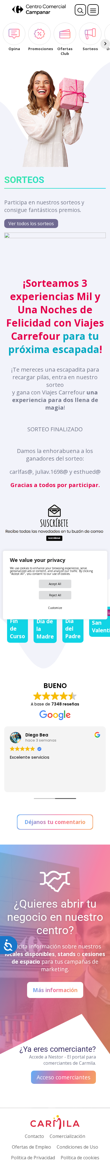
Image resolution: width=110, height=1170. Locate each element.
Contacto (34, 1136)
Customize (55, 608)
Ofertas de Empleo (31, 1147)
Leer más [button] (18, 783)
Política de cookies (80, 1158)
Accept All (55, 584)
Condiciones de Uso (77, 1147)
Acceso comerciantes (63, 1077)
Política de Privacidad (33, 1158)
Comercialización (67, 1136)
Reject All (55, 595)
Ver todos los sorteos (31, 223)
